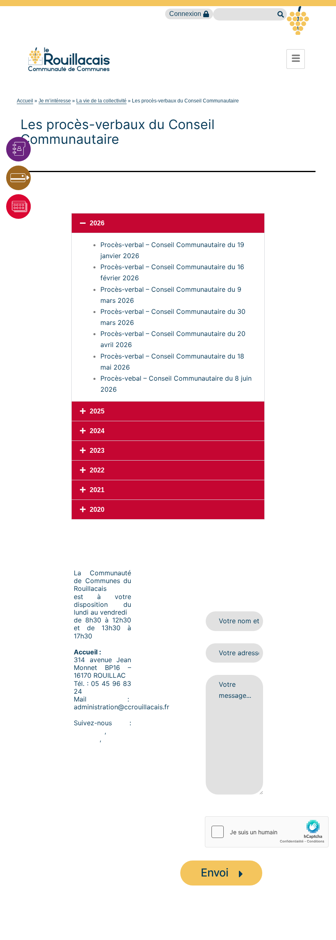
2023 (97, 450)
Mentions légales (220, 924)
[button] (168, 223)
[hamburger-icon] (295, 59)
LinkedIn (87, 739)
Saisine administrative (160, 924)
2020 (97, 509)
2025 (97, 411)
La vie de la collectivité (101, 101)
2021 (97, 489)
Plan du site (108, 924)
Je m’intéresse (55, 101)
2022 (97, 470)
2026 (97, 223)
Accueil (25, 101)
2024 (97, 430)
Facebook (89, 731)
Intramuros (90, 746)
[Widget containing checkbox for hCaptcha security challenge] (267, 831)
